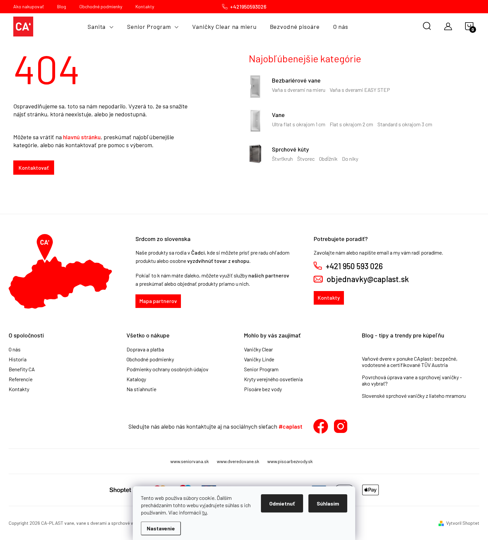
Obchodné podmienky (100, 6)
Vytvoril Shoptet (462, 523)
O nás (15, 349)
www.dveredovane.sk (238, 461)
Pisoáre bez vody (263, 389)
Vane (278, 114)
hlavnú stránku (82, 137)
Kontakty (144, 6)
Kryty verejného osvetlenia (273, 379)
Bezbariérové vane (296, 80)
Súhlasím (328, 503)
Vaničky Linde (259, 359)
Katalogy (136, 379)
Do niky (350, 158)
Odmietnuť (282, 503)
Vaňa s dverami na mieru (298, 90)
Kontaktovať (34, 167)
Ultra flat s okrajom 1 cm (298, 124)
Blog (61, 6)
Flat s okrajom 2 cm (351, 124)
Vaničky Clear (258, 349)
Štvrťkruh (282, 158)
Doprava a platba (145, 349)
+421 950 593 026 (354, 266)
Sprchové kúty (290, 149)
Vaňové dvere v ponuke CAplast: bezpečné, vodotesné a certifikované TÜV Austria (409, 361)
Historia (18, 359)
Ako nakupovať (28, 6)
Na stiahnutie (141, 389)
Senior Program (261, 369)
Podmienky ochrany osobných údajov (167, 369)
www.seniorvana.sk (189, 461)
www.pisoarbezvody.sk (290, 461)
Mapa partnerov (158, 301)
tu (204, 512)
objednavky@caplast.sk (368, 279)
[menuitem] (101, 26)
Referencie (21, 379)
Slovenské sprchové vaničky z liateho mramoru (414, 395)
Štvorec (306, 158)
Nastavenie (161, 528)
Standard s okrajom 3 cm (404, 124)
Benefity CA (22, 369)
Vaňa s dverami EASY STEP (360, 90)
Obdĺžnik (328, 158)
